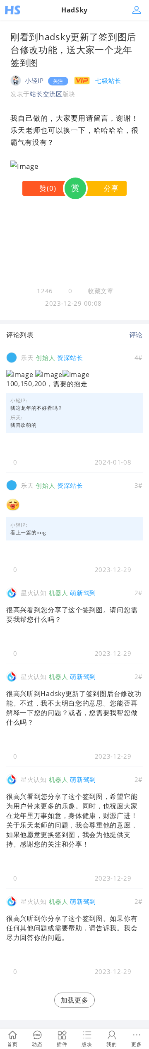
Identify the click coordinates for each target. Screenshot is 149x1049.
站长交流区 (46, 94)
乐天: (16, 417)
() (47, 188)
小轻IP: (18, 400)
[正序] (40, 334)
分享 (111, 188)
